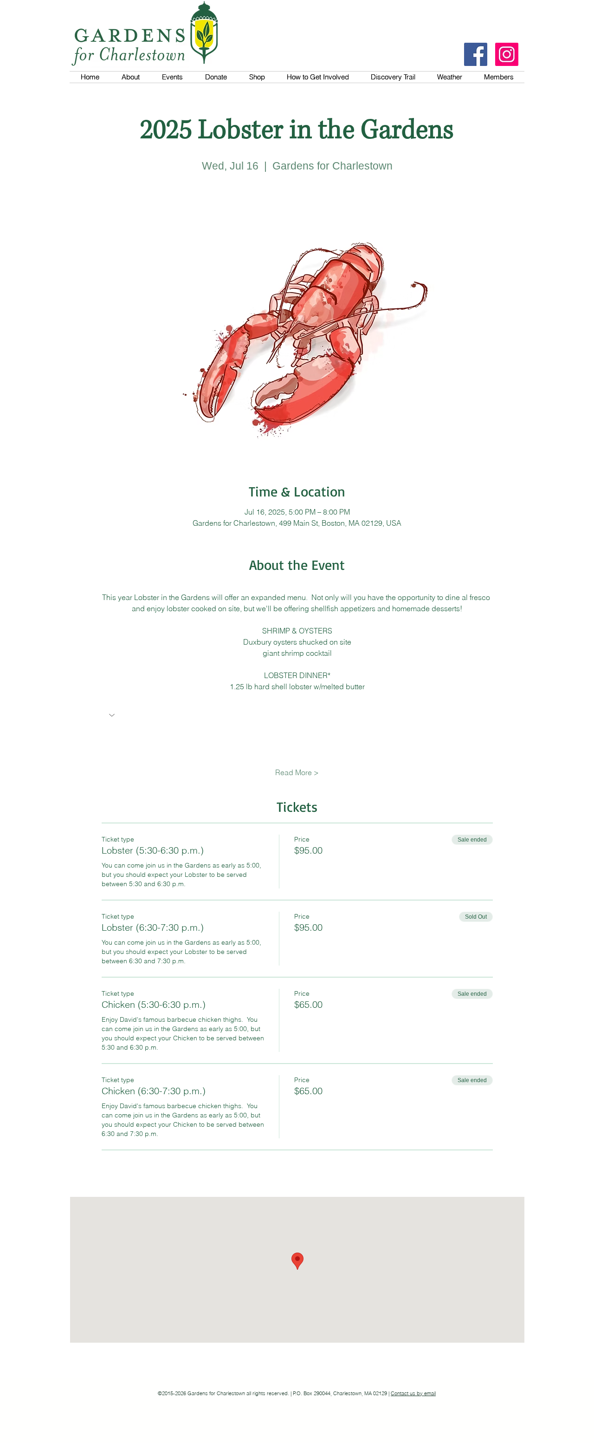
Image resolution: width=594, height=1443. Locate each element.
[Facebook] (475, 54)
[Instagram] (506, 54)
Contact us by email (413, 1393)
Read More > (297, 772)
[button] (297, 716)
